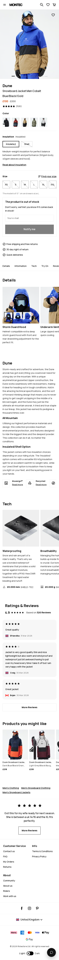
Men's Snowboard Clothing (35, 787)
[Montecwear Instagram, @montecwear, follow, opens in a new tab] (29, 908)
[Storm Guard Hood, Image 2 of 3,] (18, 317)
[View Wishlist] (48, 4)
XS (6, 184)
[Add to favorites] (53, 15)
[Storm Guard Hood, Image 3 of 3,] (27, 317)
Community (9, 880)
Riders (6, 890)
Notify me (29, 229)
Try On (44, 265)
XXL (53, 184)
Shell (26, 144)
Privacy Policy (39, 856)
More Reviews (29, 707)
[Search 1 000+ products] (42, 5)
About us (7, 885)
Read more (17, 484)
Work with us (9, 896)
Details (6, 265)
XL (43, 184)
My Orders (8, 861)
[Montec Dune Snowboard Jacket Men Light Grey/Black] (43, 122)
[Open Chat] (51, 952)
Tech (34, 265)
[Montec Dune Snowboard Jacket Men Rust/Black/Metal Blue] (16, 122)
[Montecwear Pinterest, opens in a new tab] (37, 908)
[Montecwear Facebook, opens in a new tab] (22, 908)
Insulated (11, 144)
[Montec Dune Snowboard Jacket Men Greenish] (34, 122)
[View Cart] (54, 4)
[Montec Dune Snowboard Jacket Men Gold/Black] (25, 122)
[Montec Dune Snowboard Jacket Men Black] (6, 122)
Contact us (9, 851)
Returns (7, 866)
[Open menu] (4, 4)
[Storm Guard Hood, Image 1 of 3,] (8, 317)
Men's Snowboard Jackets (16, 792)
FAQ (5, 856)
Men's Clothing (11, 787)
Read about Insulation (14, 164)
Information (21, 265)
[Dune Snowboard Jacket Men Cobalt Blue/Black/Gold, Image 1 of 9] (29, 44)
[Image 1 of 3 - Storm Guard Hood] (21, 305)
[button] (29, 953)
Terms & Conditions (42, 851)
